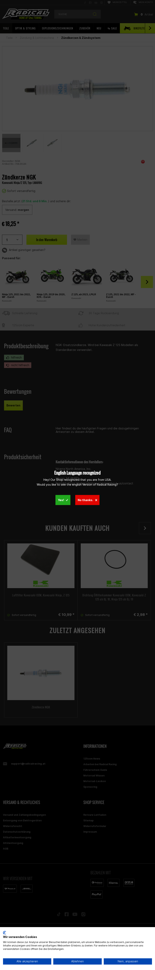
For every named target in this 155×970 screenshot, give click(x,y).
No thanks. (85, 500)
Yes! (61, 500)
